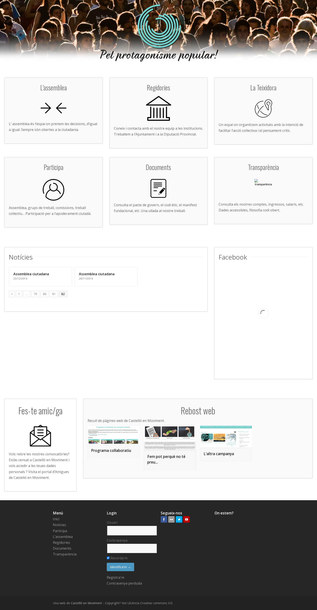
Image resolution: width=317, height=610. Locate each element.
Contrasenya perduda (124, 583)
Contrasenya (117, 540)
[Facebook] (164, 519)
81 (54, 294)
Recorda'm (118, 558)
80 (44, 294)
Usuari (112, 522)
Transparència (65, 554)
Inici (56, 519)
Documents (62, 548)
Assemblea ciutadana (31, 274)
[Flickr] (171, 519)
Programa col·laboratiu (111, 450)
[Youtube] (186, 519)
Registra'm (115, 577)
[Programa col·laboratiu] (114, 435)
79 (35, 294)
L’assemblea (63, 536)
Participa (60, 530)
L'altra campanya (219, 453)
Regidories (61, 542)
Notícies (59, 524)
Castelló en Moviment (86, 603)
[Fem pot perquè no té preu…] (170, 438)
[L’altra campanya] (226, 436)
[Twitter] (179, 519)
